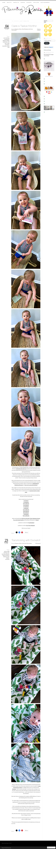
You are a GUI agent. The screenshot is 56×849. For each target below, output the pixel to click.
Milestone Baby (6, 40)
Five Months (26, 506)
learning (3, 554)
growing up (6, 39)
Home (3, 2)
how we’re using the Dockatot (31, 485)
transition (4, 46)
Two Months (26, 502)
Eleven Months (26, 515)
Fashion (23, 2)
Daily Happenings (45, 2)
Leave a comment (39, 30)
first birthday (6, 38)
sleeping (5, 556)
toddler (7, 558)
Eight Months (26, 511)
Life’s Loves (36, 2)
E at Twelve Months (30, 525)
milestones (5, 42)
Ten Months (26, 514)
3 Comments (38, 543)
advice (5, 551)
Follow (46, 43)
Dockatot (14, 789)
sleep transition (6, 555)
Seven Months (26, 509)
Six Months (26, 508)
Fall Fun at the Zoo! (25, 518)
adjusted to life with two (21, 468)
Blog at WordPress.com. (6, 847)
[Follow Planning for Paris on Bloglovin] (48, 47)
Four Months (26, 505)
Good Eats (29, 2)
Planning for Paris (18, 29)
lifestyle (7, 554)
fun (8, 552)
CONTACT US (16, 2)
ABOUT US (9, 2)
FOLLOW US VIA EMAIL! (48, 38)
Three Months (26, 503)
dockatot (5, 552)
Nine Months (26, 512)
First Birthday (31, 522)
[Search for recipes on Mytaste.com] (47, 50)
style (8, 556)
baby (8, 551)
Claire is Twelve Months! (24, 26)
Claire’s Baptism (33, 518)
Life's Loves (31, 29)
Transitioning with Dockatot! (26, 540)
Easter (37, 520)
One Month (26, 500)
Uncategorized (14, 30)
